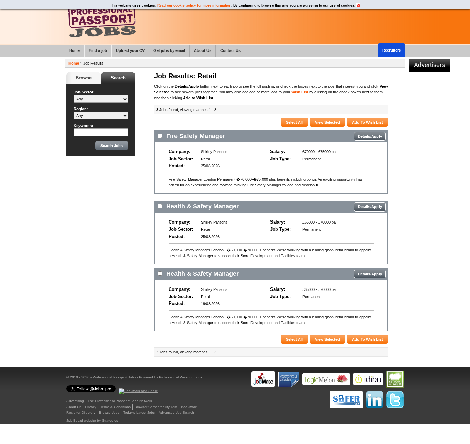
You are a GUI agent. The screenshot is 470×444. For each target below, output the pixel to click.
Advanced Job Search (176, 412)
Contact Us (230, 50)
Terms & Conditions (115, 407)
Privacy (90, 407)
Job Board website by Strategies (92, 420)
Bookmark (189, 407)
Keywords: (83, 126)
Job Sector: (84, 92)
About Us (73, 407)
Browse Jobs (109, 412)
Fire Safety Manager (195, 136)
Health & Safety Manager (202, 206)
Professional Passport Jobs (180, 377)
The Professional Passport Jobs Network (120, 401)
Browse (84, 77)
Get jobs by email (169, 50)
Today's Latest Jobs (139, 412)
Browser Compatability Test (156, 407)
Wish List (299, 92)
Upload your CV (130, 50)
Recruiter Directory (80, 412)
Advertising (75, 401)
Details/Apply (370, 136)
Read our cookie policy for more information (194, 5)
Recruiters (391, 50)
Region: (81, 109)
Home (73, 63)
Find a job (98, 50)
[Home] (102, 20)
